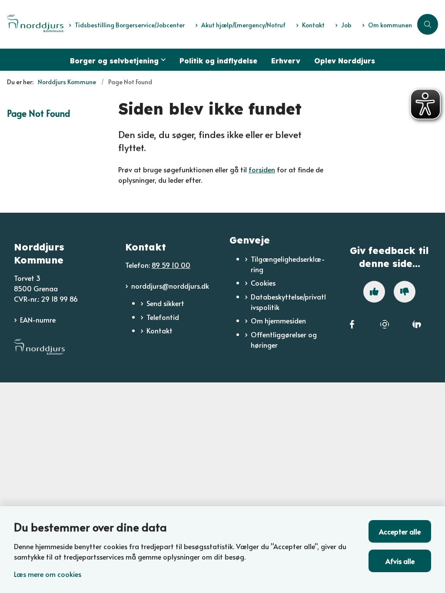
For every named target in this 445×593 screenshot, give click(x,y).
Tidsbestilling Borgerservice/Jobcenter (130, 25)
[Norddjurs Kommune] (39, 347)
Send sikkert (165, 303)
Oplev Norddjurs (344, 60)
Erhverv (285, 60)
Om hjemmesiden (278, 320)
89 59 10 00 (171, 265)
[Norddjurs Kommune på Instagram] (384, 330)
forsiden (262, 169)
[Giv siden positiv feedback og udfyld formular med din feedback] (374, 292)
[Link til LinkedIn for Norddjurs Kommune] (416, 330)
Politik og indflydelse (218, 60)
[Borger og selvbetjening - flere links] (162, 60)
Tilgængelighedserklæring (288, 264)
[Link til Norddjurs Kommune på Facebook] (352, 330)
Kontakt (159, 330)
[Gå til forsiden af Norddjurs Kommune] (31, 24)
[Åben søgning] (427, 24)
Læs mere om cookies (47, 574)
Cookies (263, 282)
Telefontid (162, 317)
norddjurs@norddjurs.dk (170, 285)
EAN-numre (38, 319)
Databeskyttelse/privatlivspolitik (288, 302)
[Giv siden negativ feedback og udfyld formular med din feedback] (404, 292)
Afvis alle (400, 561)
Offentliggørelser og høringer (284, 339)
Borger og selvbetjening (114, 60)
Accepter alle (400, 531)
